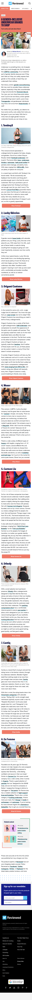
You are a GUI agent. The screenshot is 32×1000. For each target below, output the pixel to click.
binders (4, 162)
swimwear (10, 162)
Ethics (4, 970)
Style (3, 15)
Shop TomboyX (16, 206)
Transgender (5, 101)
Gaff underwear (21, 325)
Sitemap (19, 964)
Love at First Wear (12, 190)
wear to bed (11, 315)
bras (19, 160)
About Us (5, 958)
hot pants (14, 790)
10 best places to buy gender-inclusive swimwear (22, 841)
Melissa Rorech (16, 51)
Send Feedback (6, 973)
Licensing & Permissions (8, 967)
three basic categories (9, 695)
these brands (23, 103)
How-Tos (19, 947)
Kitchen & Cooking (8, 941)
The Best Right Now (23, 938)
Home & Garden (7, 944)
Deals (19, 941)
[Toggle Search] (29, 3)
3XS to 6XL (20, 167)
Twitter (20, 866)
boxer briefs (16, 238)
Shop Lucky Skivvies (16, 279)
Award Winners (15, 8)
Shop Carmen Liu (16, 556)
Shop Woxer (16, 462)
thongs (17, 800)
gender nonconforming (22, 85)
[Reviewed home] (16, 3)
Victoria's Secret (22, 92)
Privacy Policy (20, 961)
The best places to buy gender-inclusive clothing (23, 830)
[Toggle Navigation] (2, 3)
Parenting (5, 952)
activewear (5, 802)
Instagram (4, 869)
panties (3, 783)
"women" (6, 414)
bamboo (17, 344)
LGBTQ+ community (11, 72)
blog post (6, 425)
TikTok (11, 869)
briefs (25, 800)
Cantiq (25, 679)
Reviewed (19, 862)
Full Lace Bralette (19, 528)
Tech (4, 947)
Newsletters (5, 8)
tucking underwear (15, 797)
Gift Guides (6, 955)
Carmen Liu (12, 776)
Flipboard (19, 869)
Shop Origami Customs (16, 378)
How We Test (21, 949)
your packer (22, 610)
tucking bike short (7, 619)
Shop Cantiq (16, 732)
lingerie (5, 781)
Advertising (5, 964)
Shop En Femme (16, 811)
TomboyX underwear (18, 158)
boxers (3, 443)
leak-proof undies (21, 162)
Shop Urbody (16, 636)
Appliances (25, 8)
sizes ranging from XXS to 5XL (15, 367)
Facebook (13, 866)
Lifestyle (5, 949)
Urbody (10, 591)
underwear (25, 160)
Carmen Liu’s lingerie (14, 506)
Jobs (4, 961)
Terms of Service (20, 958)
